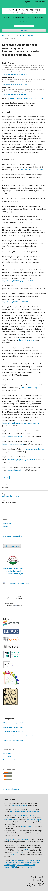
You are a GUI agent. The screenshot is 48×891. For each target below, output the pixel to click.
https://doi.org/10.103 (27, 340)
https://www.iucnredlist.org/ (12, 436)
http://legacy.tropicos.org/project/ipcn (21, 460)
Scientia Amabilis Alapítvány (13, 740)
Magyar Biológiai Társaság (13, 568)
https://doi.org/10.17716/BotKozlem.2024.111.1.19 (24, 98)
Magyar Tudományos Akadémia (14, 723)
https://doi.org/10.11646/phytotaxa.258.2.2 (17, 281)
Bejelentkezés (40, 2)
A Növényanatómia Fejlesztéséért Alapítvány (19, 736)
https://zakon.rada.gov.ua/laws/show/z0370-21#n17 (21, 423)
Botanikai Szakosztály (14, 571)
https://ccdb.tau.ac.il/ (14, 470)
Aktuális (6, 17)
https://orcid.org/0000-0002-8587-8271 (14, 94)
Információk (24, 22)
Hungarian (7, 523)
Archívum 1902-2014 (35, 17)
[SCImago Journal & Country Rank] (16, 583)
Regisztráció (28, 2)
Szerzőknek (7, 756)
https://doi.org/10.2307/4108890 (31, 170)
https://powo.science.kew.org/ (13, 444)
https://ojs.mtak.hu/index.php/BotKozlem (25, 811)
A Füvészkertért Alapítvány (13, 731)
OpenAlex (28, 867)
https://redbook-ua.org (29, 388)
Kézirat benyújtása (12, 546)
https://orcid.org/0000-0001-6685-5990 (14, 74)
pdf (6, 478)
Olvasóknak (7, 753)
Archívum (13, 36)
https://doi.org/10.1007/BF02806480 (15, 302)
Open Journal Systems (11, 789)
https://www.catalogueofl (35, 449)
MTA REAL (19, 852)
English (5, 527)
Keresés (24, 30)
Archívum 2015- (18, 17)
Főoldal (4, 36)
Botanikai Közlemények (14, 574)
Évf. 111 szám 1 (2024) (26, 36)
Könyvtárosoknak (9, 760)
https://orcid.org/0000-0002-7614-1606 (14, 84)
